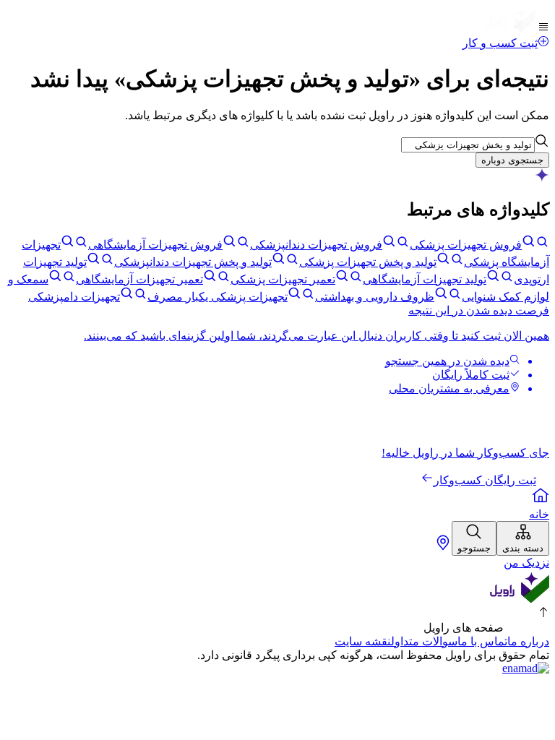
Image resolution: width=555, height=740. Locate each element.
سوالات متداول (424, 641)
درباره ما (528, 641)
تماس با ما (482, 641)
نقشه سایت (363, 641)
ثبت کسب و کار (500, 43)
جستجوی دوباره (512, 160)
